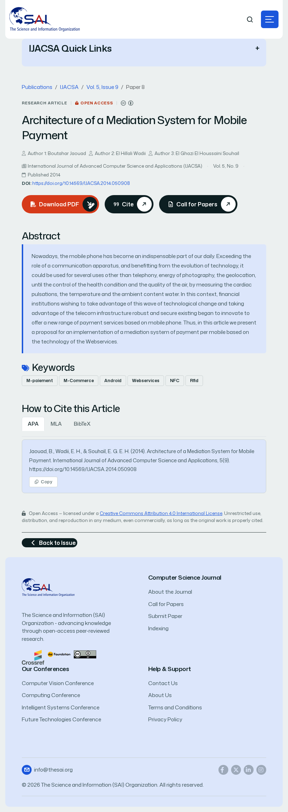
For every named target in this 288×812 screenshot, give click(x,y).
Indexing (158, 628)
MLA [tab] (56, 423)
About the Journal (170, 591)
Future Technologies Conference (61, 719)
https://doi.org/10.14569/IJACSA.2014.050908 (81, 183)
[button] (270, 19)
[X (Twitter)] (236, 770)
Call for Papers (166, 604)
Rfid (194, 381)
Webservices (145, 381)
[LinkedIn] (249, 770)
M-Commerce (79, 381)
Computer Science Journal (184, 577)
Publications (37, 87)
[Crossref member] (33, 656)
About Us (160, 695)
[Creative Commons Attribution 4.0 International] (127, 103)
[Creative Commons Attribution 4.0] (85, 653)
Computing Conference (51, 695)
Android (113, 381)
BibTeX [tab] (82, 423)
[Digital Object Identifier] (59, 653)
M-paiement (39, 381)
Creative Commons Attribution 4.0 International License (161, 513)
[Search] (250, 19)
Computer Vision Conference (58, 683)
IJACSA (69, 87)
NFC (174, 381)
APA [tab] (33, 423)
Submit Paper (165, 616)
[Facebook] (223, 770)
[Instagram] (261, 770)
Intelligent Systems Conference (60, 707)
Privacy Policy (165, 719)
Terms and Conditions (175, 707)
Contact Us (163, 683)
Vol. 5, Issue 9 (102, 87)
